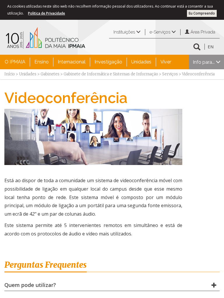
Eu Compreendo (202, 13)
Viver (165, 62)
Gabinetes (50, 74)
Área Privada (202, 32)
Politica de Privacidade (46, 13)
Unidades (141, 62)
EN (211, 46)
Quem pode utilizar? (30, 284)
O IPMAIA (15, 62)
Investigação (108, 62)
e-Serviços (161, 32)
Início (9, 74)
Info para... (204, 62)
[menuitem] (15, 62)
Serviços (170, 74)
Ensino (41, 62)
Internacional (71, 62)
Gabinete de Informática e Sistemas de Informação (111, 74)
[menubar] (88, 62)
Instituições (124, 32)
